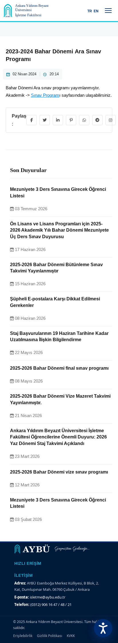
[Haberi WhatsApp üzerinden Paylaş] (84, 120)
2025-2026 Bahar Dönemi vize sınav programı (59, 472)
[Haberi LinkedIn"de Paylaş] (58, 120)
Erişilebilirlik (22, 635)
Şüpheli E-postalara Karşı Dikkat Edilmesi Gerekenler (55, 302)
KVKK (71, 635)
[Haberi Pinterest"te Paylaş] (71, 120)
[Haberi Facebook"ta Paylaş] (31, 120)
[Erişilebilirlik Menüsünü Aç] (103, 628)
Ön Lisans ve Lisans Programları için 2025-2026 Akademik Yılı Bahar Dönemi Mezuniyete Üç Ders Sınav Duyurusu (59, 230)
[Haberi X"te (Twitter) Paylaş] (45, 120)
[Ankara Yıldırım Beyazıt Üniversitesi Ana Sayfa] (7, 10)
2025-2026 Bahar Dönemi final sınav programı (59, 368)
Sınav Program (45, 95)
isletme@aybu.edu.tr (47, 597)
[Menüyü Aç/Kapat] (108, 10)
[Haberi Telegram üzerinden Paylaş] (97, 120)
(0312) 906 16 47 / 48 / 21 (51, 604)
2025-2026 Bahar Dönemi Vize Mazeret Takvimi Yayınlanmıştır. (60, 399)
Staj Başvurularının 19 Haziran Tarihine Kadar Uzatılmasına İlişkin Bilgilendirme (59, 336)
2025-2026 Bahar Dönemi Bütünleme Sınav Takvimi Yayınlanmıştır (56, 267)
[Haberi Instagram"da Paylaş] (110, 120)
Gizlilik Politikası (49, 635)
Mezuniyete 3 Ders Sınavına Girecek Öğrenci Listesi (58, 192)
